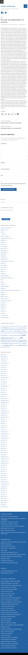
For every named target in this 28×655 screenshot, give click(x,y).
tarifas (11, 345)
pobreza (5, 343)
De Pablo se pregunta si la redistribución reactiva (11, 585)
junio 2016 (3, 444)
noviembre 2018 (4, 400)
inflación (2, 273)
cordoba (16, 327)
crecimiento (21, 328)
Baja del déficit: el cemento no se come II (9, 522)
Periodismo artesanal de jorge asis (8, 546)
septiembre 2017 (4, 417)
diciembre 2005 (4, 506)
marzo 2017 (3, 425)
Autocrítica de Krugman (6, 620)
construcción (13, 327)
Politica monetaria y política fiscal (8, 610)
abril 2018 (3, 406)
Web (2, 175)
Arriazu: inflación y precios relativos (8, 587)
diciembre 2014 (4, 481)
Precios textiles (4, 298)
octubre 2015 (3, 461)
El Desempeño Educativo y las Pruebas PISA (11, 127)
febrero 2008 (3, 502)
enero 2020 (3, 384)
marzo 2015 (3, 475)
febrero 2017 (3, 427)
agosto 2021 (3, 371)
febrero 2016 (3, 452)
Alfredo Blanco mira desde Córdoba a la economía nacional (13, 542)
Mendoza (3, 288)
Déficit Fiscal (3, 248)
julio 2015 (3, 467)
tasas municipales (4, 317)
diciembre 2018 (4, 398)
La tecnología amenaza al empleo (8, 606)
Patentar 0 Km (4, 296)
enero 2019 (3, 396)
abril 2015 (3, 473)
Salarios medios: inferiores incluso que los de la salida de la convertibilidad (13, 519)
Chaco (2, 232)
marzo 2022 (3, 369)
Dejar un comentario (20, 24)
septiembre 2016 (4, 438)
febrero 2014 (3, 498)
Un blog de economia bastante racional (9, 552)
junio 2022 (3, 367)
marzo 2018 (3, 409)
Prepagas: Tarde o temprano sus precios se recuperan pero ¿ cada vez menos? (13, 533)
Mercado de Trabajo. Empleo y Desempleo (10, 290)
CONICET (3, 240)
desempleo (5, 329)
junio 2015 (3, 469)
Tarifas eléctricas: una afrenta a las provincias (11, 122)
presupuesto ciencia (13, 343)
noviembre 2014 (4, 484)
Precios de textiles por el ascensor (8, 530)
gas (5, 331)
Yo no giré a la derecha (6, 635)
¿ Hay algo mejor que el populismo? (8, 645)
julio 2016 (3, 442)
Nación (2, 17)
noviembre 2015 (4, 459)
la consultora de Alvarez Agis (7, 560)
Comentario (4, 143)
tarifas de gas (15, 345)
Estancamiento (4, 259)
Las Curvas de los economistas (7, 608)
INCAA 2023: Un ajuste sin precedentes (9, 516)
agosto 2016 (3, 440)
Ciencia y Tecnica (4, 236)
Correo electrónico (5, 169)
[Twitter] (5, 12)
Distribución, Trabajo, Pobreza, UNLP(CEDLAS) (11, 556)
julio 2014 (3, 490)
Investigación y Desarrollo (6, 277)
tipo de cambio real (5, 347)
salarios (24, 343)
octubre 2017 (3, 415)
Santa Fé (2, 313)
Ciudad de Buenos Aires (6, 238)
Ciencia (22, 326)
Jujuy (2, 282)
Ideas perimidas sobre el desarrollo (8, 616)
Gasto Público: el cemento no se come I (9, 524)
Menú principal (2, 2)
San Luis (2, 311)
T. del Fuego (3, 315)
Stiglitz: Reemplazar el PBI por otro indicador (10, 581)
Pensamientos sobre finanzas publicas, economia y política (13, 554)
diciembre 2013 (4, 500)
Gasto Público (4, 265)
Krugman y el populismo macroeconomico (10, 643)
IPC (1, 280)
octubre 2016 (3, 436)
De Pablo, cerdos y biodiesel (7, 595)
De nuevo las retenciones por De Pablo (9, 589)
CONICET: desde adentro (6, 544)
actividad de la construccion (5, 326)
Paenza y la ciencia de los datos (7, 631)
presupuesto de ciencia (5, 300)
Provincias (3, 302)
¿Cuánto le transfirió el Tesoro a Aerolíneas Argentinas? (12, 526)
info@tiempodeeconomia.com (7, 573)
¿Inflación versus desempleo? (7, 633)
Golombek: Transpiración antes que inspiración (11, 614)
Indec (11, 335)
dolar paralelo (4, 252)
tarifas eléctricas (22, 345)
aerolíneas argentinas (14, 326)
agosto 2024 (3, 354)
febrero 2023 (3, 359)
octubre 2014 (3, 486)
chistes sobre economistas (6, 618)
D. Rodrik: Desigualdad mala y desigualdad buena (11, 629)
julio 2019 (3, 388)
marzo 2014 (3, 496)
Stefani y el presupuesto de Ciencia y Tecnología (11, 602)
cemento (19, 326)
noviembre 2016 (4, 434)
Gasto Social (3, 267)
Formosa (2, 263)
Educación (3, 255)
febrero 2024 (3, 356)
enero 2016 (3, 454)
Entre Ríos (3, 257)
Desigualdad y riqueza (5, 627)
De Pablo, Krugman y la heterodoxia (8, 639)
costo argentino (4, 246)
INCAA (2, 271)
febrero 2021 (3, 375)
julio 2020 (3, 379)
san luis (2, 345)
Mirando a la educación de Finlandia (8, 622)
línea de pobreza (7, 341)
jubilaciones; (8, 340)
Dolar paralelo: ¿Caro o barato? (7, 528)
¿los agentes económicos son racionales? (9, 612)
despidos (19, 329)
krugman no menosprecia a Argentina (9, 647)
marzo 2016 (3, 450)
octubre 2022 (3, 365)
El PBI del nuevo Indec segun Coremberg (9, 604)
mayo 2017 (3, 421)
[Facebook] (2, 12)
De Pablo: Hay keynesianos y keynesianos (9, 583)
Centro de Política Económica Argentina (9, 562)
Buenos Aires (3, 230)
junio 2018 (3, 404)
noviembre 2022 (4, 363)
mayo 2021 (3, 373)
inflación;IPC (9, 338)
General (2, 269)
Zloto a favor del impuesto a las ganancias (10, 600)
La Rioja (2, 284)
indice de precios (17, 335)
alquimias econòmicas (5, 558)
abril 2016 (3, 448)
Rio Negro (3, 307)
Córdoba (2, 242)
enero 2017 (3, 429)
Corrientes (3, 244)
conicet (9, 328)
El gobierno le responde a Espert (8, 593)
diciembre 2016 (4, 431)
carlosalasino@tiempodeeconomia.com (9, 571)
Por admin (11, 24)
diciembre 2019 (4, 386)
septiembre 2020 (4, 377)
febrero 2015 (3, 477)
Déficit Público (4, 250)
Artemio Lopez (4, 550)
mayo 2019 (3, 390)
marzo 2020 (3, 381)
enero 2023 (3, 361)
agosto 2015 (3, 465)
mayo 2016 (3, 446)
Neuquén (2, 294)
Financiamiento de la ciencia (7, 261)
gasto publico (17, 331)
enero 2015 (3, 479)
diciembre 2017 (4, 411)
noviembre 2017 (4, 413)
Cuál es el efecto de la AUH (6, 591)
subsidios (6, 345)
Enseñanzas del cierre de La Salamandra (9, 637)
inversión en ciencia (16, 338)
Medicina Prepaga (4, 286)
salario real (20, 343)
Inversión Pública (4, 275)
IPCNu (2, 340)
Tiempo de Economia (7, 6)
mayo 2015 (3, 471)
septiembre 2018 (4, 402)
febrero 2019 (3, 394)
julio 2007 (3, 504)
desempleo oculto (12, 329)
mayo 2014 (3, 494)
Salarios (2, 309)
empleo (3, 331)
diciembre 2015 (4, 456)
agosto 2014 (3, 488)
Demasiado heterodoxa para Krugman (9, 641)
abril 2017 (3, 423)
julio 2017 (3, 419)
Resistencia (3, 305)
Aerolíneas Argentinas (5, 227)
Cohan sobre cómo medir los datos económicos (11, 597)
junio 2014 (3, 492)
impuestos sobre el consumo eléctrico (11, 333)
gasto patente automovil (10, 331)
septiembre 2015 (4, 463)
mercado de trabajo (16, 341)
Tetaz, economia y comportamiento (8, 548)
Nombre (3, 162)
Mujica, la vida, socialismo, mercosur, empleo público (12, 625)
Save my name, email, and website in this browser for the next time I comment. (13, 184)
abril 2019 (3, 392)
